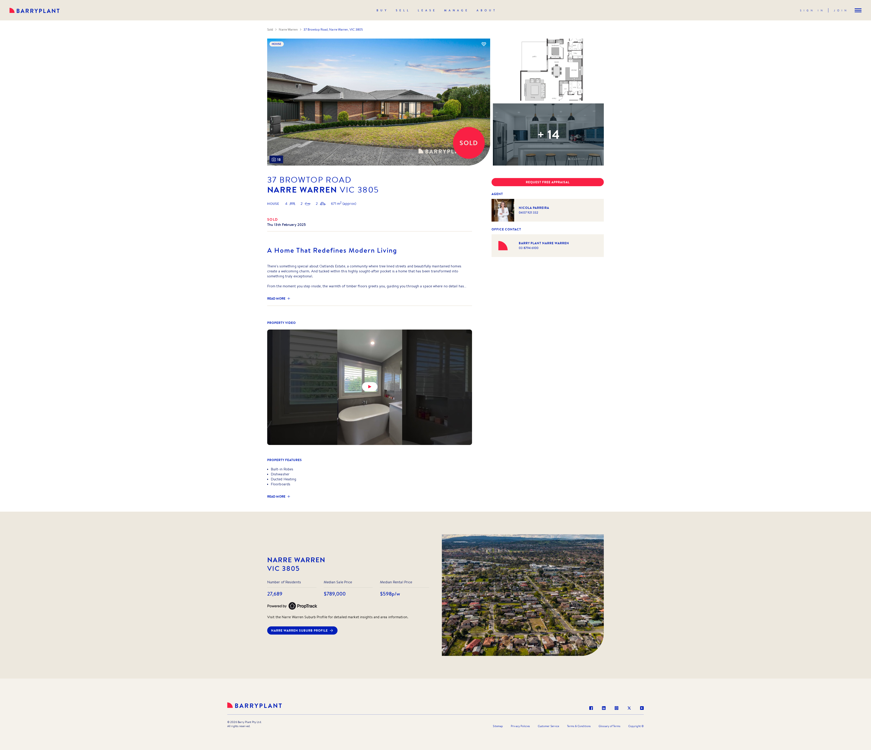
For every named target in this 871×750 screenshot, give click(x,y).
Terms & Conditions (579, 726)
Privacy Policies (520, 726)
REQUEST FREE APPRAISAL (548, 182)
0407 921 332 (528, 212)
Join (841, 10)
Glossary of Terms (609, 726)
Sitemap (498, 726)
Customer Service (548, 726)
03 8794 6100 (528, 248)
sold (272, 219)
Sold (270, 29)
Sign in (812, 10)
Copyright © (636, 726)
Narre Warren (288, 29)
